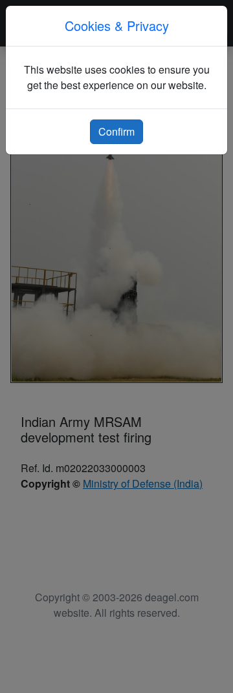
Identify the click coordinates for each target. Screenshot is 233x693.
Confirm (116, 131)
